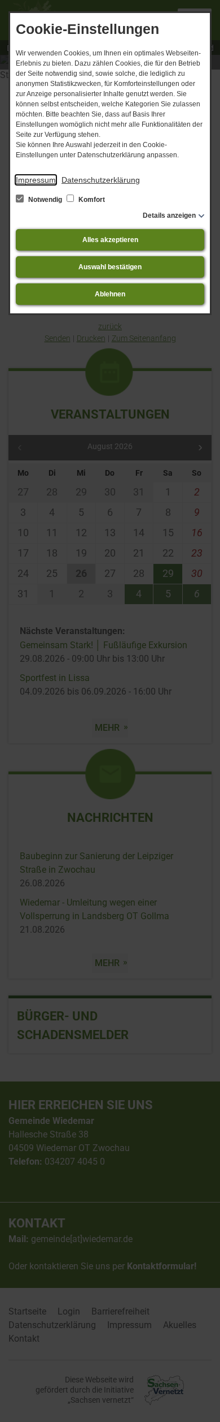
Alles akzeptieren (110, 240)
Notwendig (45, 200)
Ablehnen (110, 294)
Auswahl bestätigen (110, 267)
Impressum (36, 179)
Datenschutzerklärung (100, 179)
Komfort (91, 200)
